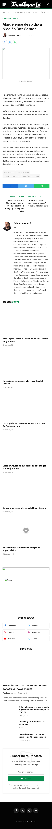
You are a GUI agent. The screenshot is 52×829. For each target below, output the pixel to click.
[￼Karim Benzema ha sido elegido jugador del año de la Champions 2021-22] (9, 710)
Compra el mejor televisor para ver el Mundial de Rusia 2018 (38, 203)
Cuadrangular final (12, 176)
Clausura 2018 (23, 172)
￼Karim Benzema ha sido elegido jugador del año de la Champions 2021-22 (34, 709)
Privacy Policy (24, 788)
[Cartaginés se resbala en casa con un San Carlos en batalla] (26, 406)
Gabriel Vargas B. (14, 35)
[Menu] (4, 4)
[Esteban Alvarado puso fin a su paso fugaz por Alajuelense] (26, 448)
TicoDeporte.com (29, 821)
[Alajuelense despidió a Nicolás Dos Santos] (26, 63)
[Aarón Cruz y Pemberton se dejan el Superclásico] (26, 530)
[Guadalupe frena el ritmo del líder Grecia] (26, 491)
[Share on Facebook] (5, 42)
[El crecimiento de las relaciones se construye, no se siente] (26, 668)
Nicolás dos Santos (31, 176)
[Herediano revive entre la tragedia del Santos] (26, 364)
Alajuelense (9, 172)
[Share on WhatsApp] (15, 42)
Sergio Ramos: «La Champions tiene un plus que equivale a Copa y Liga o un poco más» (14, 206)
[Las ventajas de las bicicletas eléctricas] (9, 725)
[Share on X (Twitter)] (10, 42)
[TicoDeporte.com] (26, 4)
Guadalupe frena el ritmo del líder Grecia (24, 508)
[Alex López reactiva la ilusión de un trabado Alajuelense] (26, 321)
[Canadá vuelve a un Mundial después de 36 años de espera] (9, 737)
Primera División (10, 19)
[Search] (48, 4)
